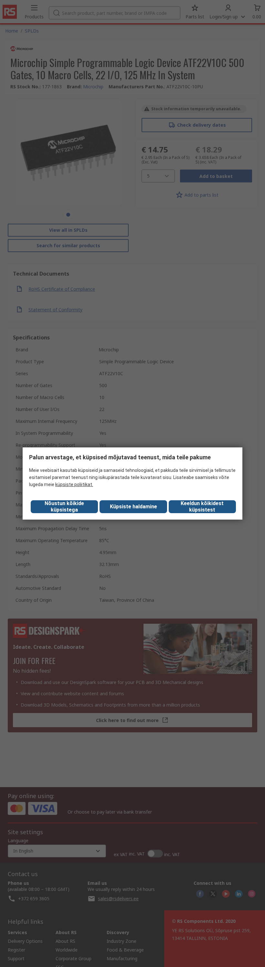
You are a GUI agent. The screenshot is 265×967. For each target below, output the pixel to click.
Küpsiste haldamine (133, 506)
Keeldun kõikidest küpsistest (202, 506)
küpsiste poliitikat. (74, 484)
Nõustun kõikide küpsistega (64, 506)
